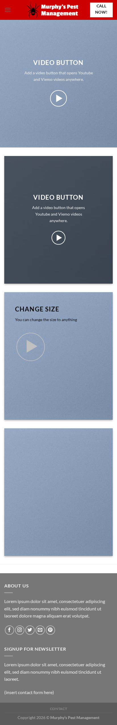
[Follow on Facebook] (9, 630)
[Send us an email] (40, 630)
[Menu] (7, 10)
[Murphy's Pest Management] (53, 10)
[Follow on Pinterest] (50, 630)
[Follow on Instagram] (19, 630)
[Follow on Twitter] (30, 630)
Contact (58, 709)
